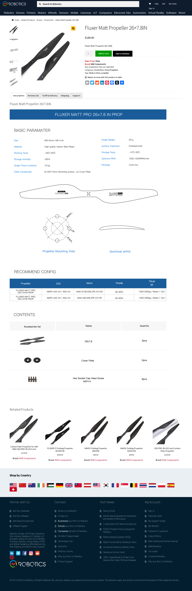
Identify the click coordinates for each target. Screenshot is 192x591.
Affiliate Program (20, 526)
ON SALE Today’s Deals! (68, 536)
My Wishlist (153, 526)
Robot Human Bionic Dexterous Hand (119, 542)
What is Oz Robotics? (67, 511)
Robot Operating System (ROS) (117, 537)
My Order (173, 4)
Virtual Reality (156, 12)
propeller (105, 73)
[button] (73, 28)
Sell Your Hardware (21, 511)
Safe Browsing (154, 546)
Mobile (74, 12)
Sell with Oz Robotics (72, 531)
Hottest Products (28, 20)
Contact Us (63, 516)
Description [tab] (18, 95)
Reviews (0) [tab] (33, 95)
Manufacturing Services (23, 521)
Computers (105, 12)
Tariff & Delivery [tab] (49, 95)
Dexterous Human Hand (114, 552)
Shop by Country (65, 551)
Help (156, 4)
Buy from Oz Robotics (73, 521)
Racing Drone (109, 511)
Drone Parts (49, 20)
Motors (42, 12)
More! (182, 12)
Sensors (64, 12)
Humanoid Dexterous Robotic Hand (118, 547)
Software (171, 12)
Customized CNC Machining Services (119, 524)
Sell (163, 4)
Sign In (152, 8)
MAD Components (98, 64)
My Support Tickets (156, 521)
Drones (20, 12)
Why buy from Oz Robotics (70, 556)
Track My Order (155, 516)
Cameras (85, 12)
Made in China (95, 73)
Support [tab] (76, 95)
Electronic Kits (122, 12)
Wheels (52, 12)
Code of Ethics (154, 536)
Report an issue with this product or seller (105, 77)
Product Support (65, 561)
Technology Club (65, 541)
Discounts (62, 546)
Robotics (9, 12)
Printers (31, 12)
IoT (95, 12)
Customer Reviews (156, 556)
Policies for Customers (158, 531)
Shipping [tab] (65, 95)
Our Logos (152, 551)
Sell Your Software (20, 516)
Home (17, 20)
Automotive (139, 12)
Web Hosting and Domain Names (163, 541)
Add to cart (103, 53)
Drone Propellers (111, 70)
